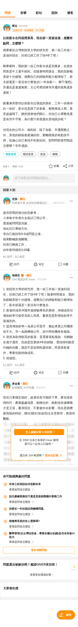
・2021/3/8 (41, 279)
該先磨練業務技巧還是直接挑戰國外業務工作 (35, 496)
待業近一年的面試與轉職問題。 (27, 508)
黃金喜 (16, 383)
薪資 (43, 154)
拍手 (17, 264)
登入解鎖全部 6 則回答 (39, 432)
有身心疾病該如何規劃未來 (25, 484)
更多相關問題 (39, 550)
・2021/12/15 (58, 203)
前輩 (23, 12)
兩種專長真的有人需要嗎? (24, 520)
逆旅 (14, 198)
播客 (70, 12)
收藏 (56, 165)
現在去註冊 (51, 455)
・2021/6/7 (39, 387)
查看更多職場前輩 (40, 574)
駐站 (39, 12)
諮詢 (54, 12)
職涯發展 (28, 154)
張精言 (16, 275)
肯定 (41, 264)
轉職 (55, 154)
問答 (8, 12)
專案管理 (10, 154)
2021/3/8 (22, 26)
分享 (70, 165)
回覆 (65, 264)
